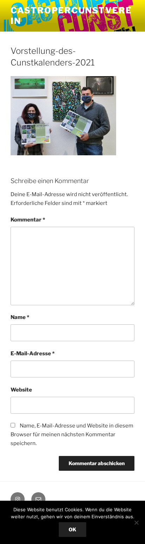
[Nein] (136, 522)
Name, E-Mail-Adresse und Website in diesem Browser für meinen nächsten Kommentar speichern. (72, 434)
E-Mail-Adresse (33, 353)
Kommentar (28, 220)
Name (20, 317)
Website (21, 390)
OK (72, 529)
